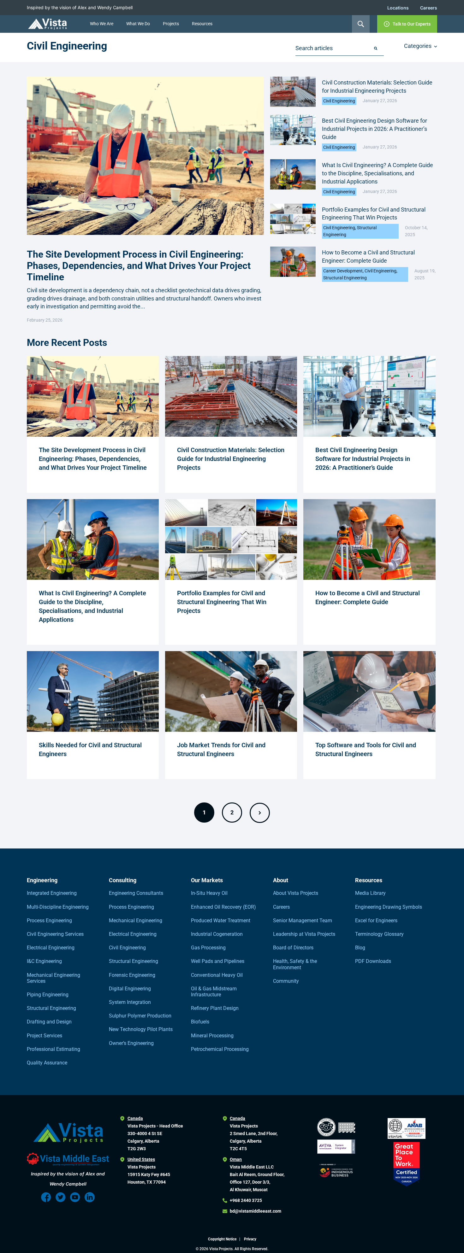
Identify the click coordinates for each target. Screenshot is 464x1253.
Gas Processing (208, 948)
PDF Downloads (373, 961)
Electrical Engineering (50, 948)
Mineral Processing (212, 1036)
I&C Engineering (44, 961)
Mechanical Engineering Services (53, 978)
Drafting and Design (49, 1022)
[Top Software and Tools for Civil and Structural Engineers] (369, 730)
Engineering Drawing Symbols (388, 907)
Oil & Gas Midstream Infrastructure (214, 992)
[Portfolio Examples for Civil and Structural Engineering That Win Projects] (231, 578)
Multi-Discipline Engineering (58, 907)
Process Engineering (49, 921)
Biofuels (200, 1022)
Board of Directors (293, 948)
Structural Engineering (345, 277)
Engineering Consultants (136, 893)
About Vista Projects (295, 893)
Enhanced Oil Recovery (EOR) (223, 907)
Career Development (343, 270)
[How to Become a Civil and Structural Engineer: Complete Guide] (369, 578)
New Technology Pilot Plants (141, 1029)
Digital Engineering (130, 989)
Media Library (370, 893)
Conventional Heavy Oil (217, 975)
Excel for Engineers (376, 921)
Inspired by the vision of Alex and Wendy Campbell (80, 7)
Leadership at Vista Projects (304, 934)
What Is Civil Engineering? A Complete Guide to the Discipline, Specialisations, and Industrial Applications (377, 173)
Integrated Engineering (52, 893)
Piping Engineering (47, 995)
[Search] (375, 48)
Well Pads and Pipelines (217, 961)
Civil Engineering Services (55, 934)
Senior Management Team (302, 921)
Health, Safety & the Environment (295, 964)
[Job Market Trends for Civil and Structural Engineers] (231, 730)
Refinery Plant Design (215, 1008)
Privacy (250, 1239)
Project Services (44, 1036)
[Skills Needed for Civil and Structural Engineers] (93, 730)
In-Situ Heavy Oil (209, 893)
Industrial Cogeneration (217, 934)
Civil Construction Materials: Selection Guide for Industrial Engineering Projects (230, 458)
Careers (428, 7)
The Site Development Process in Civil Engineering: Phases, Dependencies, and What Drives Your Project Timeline (139, 266)
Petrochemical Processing (220, 1049)
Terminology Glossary (379, 934)
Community (286, 981)
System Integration (130, 1002)
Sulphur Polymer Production (140, 1016)
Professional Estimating (53, 1049)
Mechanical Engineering (135, 921)
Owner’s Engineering (131, 1043)
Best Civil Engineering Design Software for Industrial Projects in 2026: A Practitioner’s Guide (374, 128)
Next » (260, 813)
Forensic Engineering (132, 975)
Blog (360, 948)
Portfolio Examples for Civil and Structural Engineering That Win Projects (221, 602)
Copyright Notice (222, 1239)
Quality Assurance (47, 1063)
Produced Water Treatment (220, 921)
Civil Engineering (339, 100)
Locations (398, 7)
